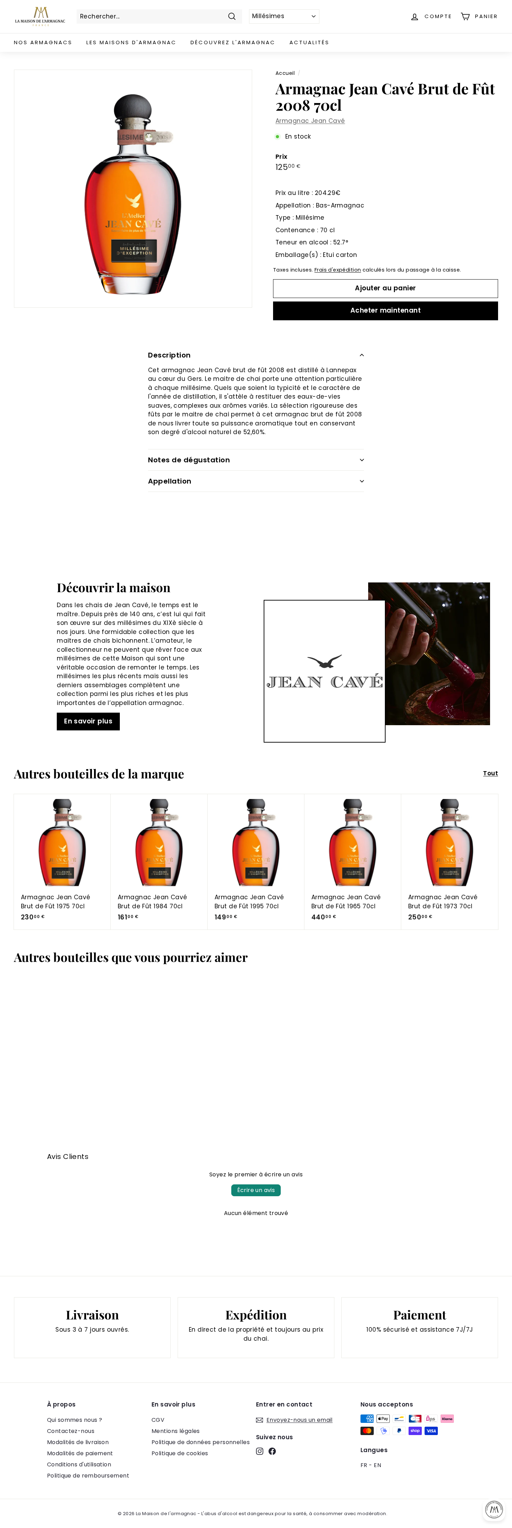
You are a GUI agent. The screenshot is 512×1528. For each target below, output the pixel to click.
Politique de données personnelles (201, 1442)
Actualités (309, 42)
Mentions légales (176, 1431)
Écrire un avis (256, 1190)
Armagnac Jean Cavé (310, 121)
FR (363, 1465)
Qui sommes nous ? (74, 1420)
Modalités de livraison (78, 1442)
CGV (158, 1420)
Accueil (285, 73)
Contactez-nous (70, 1431)
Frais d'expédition (338, 269)
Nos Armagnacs (43, 42)
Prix (282, 156)
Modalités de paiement (80, 1453)
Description (169, 355)
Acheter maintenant (385, 310)
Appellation (170, 481)
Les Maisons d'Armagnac (131, 42)
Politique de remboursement (88, 1476)
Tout (490, 773)
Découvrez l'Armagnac (233, 42)
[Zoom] (133, 188)
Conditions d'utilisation (79, 1464)
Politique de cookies (180, 1453)
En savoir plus (88, 721)
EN (377, 1465)
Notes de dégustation (189, 460)
